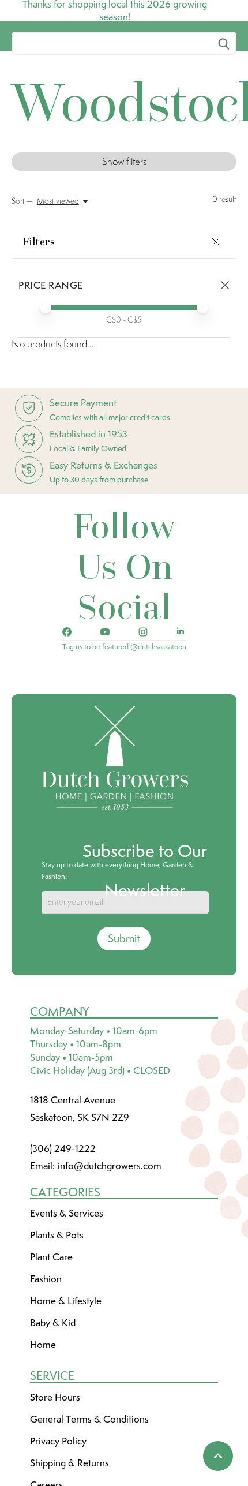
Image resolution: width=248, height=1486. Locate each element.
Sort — (22, 287)
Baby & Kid (53, 1408)
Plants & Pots (57, 1321)
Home (43, 1430)
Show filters (124, 247)
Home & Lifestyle (66, 1386)
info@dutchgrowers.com (109, 1251)
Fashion (46, 1364)
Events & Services (66, 1299)
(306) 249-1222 (63, 1234)
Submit (124, 1024)
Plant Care (51, 1343)
